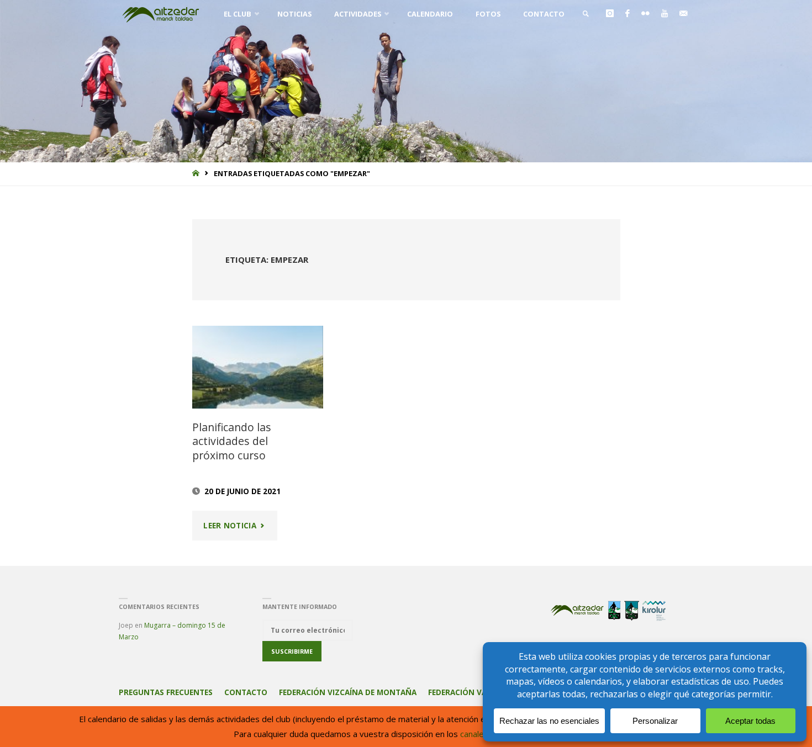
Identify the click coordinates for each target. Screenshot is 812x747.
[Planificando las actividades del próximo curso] (257, 367)
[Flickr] (645, 14)
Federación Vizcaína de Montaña (347, 692)
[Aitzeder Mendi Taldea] (161, 13)
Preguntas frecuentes (166, 692)
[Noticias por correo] (683, 14)
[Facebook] (627, 14)
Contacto (245, 692)
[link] (585, 14)
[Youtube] (664, 14)
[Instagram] (609, 14)
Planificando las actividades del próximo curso (231, 441)
